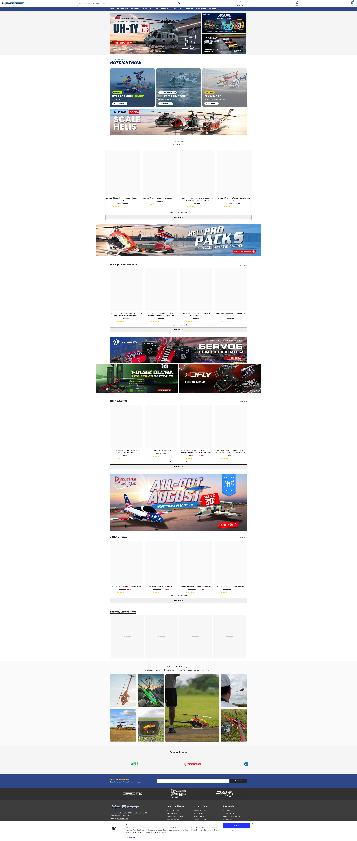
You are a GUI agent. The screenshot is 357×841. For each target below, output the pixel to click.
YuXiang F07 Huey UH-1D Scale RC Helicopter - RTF (234, 199)
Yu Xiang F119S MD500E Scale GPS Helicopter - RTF (122, 199)
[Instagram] (230, 791)
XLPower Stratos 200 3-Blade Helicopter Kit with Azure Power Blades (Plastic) (126, 314)
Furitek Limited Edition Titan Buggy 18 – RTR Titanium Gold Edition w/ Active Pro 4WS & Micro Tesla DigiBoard (196, 451)
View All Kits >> (178, 145)
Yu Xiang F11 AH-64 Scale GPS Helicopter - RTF (160, 198)
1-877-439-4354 (122, 776)
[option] (155, 33)
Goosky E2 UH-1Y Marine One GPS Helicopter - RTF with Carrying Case (161, 314)
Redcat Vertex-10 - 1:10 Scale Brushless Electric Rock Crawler (126, 451)
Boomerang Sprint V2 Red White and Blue (196, 586)
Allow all (236, 825)
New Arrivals (165, 103)
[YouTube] (237, 791)
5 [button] (160, 51)
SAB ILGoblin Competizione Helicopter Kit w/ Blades (231, 314)
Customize (235, 831)
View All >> (243, 265)
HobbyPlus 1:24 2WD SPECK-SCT (161, 450)
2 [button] (151, 51)
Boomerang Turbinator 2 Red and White (126, 586)
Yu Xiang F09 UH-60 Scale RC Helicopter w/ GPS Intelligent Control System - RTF (197, 199)
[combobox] (126, 3)
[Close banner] (252, 823)
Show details (130, 837)
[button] (114, 33)
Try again (178, 217)
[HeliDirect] (224, 23)
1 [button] (148, 51)
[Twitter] (244, 791)
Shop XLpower (120, 103)
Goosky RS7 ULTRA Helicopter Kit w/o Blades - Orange (196, 314)
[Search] (129, 3)
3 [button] (154, 51)
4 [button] (157, 51)
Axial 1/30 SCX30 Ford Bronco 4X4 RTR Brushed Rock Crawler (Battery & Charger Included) (230, 451)
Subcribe (238, 738)
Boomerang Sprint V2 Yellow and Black (231, 586)
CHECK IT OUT (211, 103)
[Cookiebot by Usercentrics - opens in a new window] (114, 837)
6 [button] (163, 51)
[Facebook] (223, 791)
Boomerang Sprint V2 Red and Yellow (161, 586)
